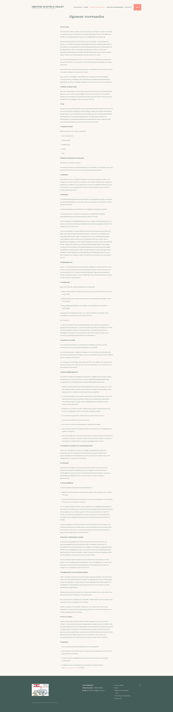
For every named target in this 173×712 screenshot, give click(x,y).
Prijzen (86, 7)
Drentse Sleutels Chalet (48, 7)
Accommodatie (78, 7)
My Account (128, 7)
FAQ (117, 693)
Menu (137, 7)
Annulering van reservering (114, 7)
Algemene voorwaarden (96, 7)
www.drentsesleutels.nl (71, 667)
